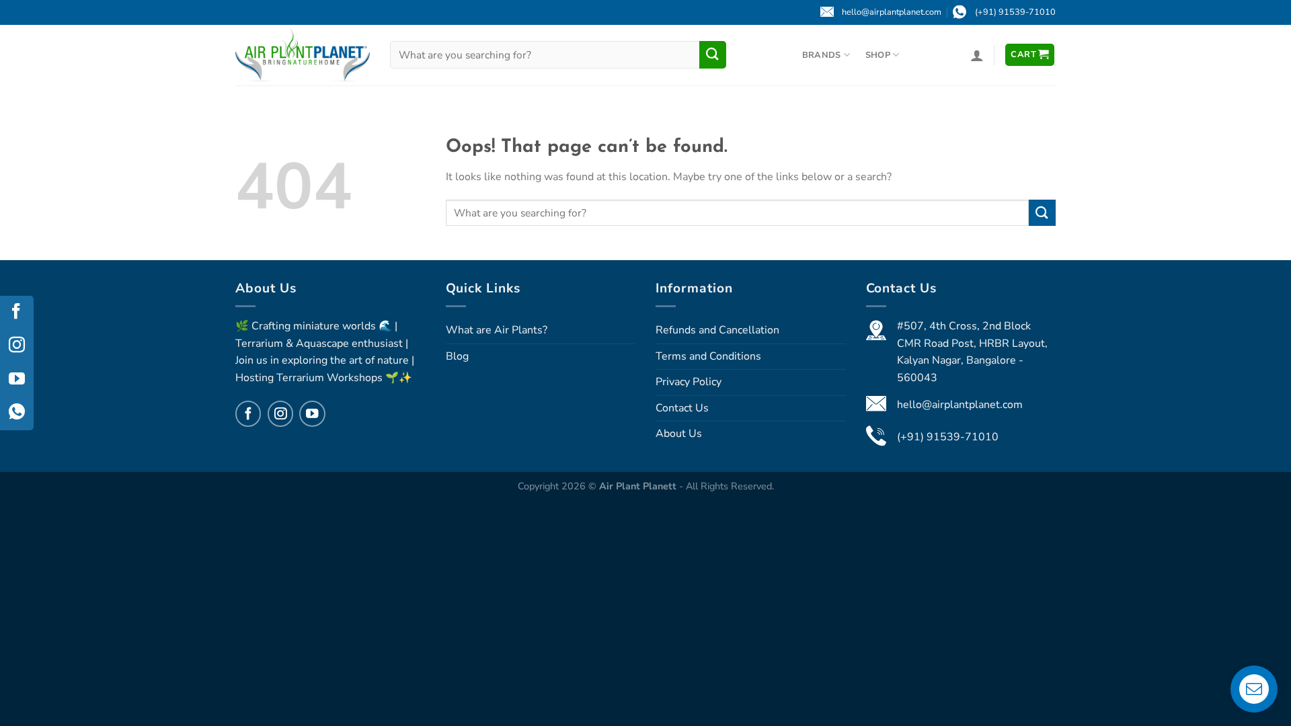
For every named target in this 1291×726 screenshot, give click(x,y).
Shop (877, 55)
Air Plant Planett (639, 486)
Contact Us (682, 408)
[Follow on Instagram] (280, 413)
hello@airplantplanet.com (960, 404)
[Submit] (712, 54)
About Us (679, 433)
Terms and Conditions (708, 356)
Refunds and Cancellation (717, 330)
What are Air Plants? (496, 330)
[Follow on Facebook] (248, 413)
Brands (821, 55)
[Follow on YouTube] (312, 413)
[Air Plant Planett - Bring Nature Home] (302, 54)
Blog (457, 356)
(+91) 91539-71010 (948, 437)
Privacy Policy (688, 381)
